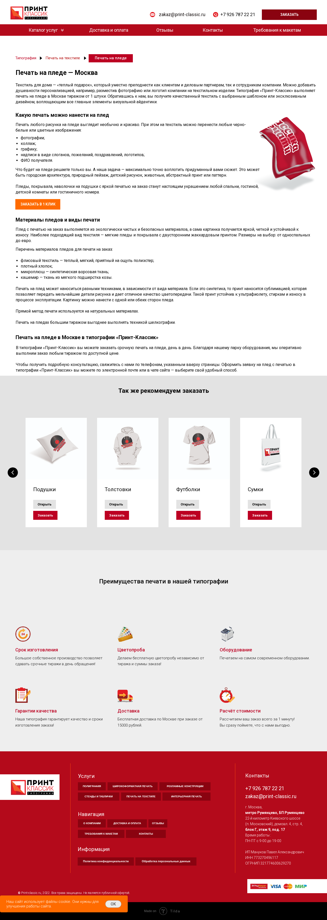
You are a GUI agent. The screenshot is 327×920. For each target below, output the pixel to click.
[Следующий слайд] (314, 472)
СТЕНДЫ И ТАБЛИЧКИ (99, 796)
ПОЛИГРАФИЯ (92, 786)
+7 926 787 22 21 (237, 14)
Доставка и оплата (108, 30)
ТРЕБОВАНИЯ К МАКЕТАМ (101, 833)
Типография (25, 58)
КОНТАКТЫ (146, 833)
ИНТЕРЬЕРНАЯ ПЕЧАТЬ (186, 796)
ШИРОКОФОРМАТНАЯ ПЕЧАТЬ (133, 786)
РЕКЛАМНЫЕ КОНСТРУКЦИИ (185, 786)
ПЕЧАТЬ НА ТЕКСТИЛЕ (141, 796)
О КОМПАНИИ (92, 823)
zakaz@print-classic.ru (182, 14)
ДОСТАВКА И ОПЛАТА (127, 823)
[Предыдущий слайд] (13, 472)
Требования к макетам (277, 30)
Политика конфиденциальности (106, 861)
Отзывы (164, 30)
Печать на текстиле (62, 58)
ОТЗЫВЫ (158, 823)
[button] (45, 515)
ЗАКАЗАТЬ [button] (289, 15)
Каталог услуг (43, 30)
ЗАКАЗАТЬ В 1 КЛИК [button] (37, 204)
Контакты (213, 30)
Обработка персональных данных (166, 861)
